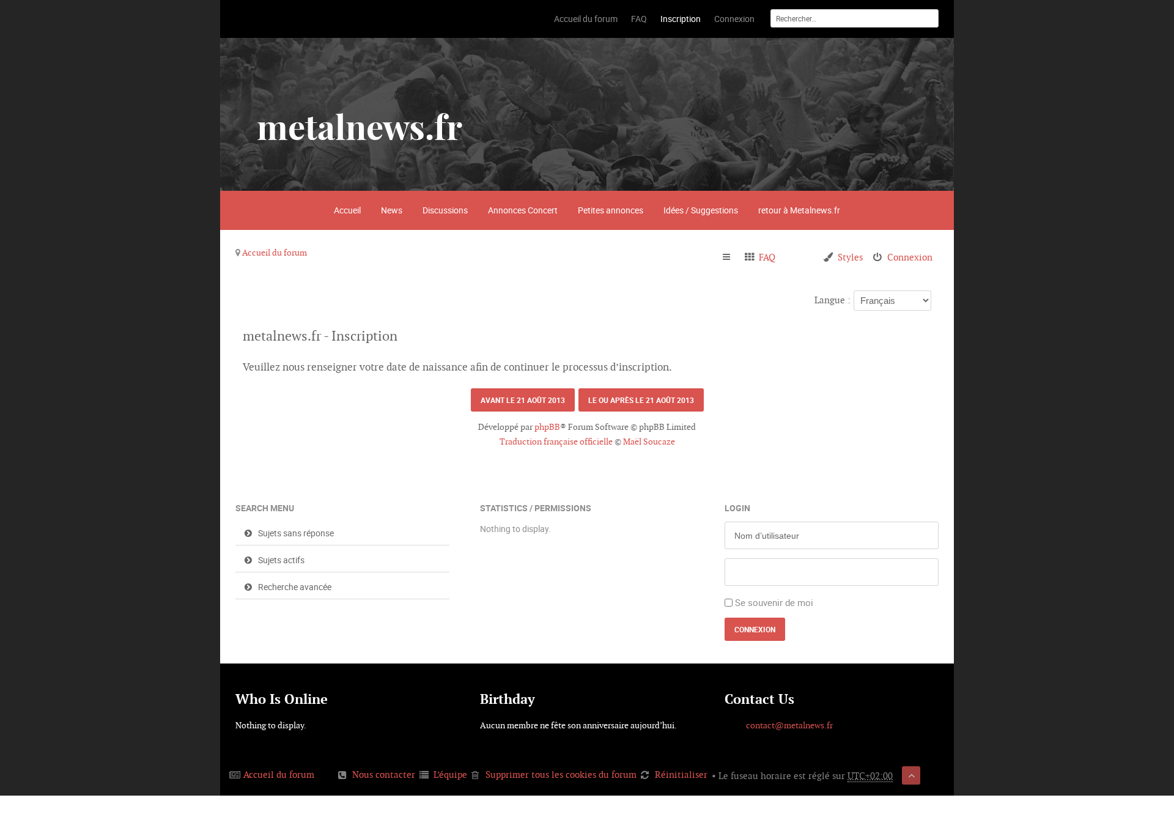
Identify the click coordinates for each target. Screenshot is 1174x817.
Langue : (832, 300)
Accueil (347, 210)
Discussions (445, 210)
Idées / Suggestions (700, 210)
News (391, 210)
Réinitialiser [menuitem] (681, 774)
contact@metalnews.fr (789, 725)
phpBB (547, 426)
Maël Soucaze (649, 441)
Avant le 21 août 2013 (523, 400)
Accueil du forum (274, 252)
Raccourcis (732, 257)
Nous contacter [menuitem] (383, 774)
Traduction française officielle (556, 441)
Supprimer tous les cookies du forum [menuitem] (561, 774)
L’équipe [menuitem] (450, 774)
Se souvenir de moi (774, 602)
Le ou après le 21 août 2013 (641, 400)
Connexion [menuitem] (909, 257)
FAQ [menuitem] (767, 257)
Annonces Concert (523, 210)
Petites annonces (610, 210)
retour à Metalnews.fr (799, 210)
